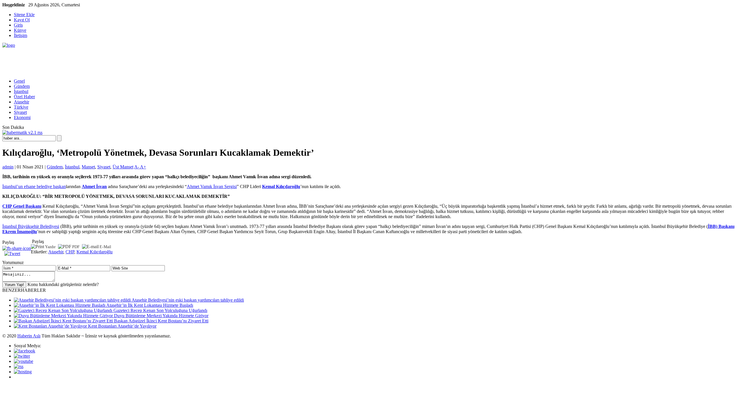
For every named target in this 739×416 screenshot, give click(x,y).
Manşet (88, 166)
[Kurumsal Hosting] (23, 371)
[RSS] (18, 366)
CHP (70, 251)
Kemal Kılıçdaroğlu (94, 251)
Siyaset (20, 112)
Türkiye (21, 107)
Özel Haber (24, 96)
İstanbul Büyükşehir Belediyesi (30, 226)
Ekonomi (22, 117)
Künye (20, 30)
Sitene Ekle (24, 14)
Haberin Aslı (28, 335)
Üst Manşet (123, 166)
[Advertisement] (107, 61)
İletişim (20, 35)
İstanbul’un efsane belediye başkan (34, 186)
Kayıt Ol (22, 19)
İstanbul (21, 91)
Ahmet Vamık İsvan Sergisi (212, 186)
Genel (19, 81)
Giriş (18, 25)
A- (137, 166)
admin (8, 166)
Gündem (22, 86)
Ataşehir (21, 101)
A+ (143, 166)
